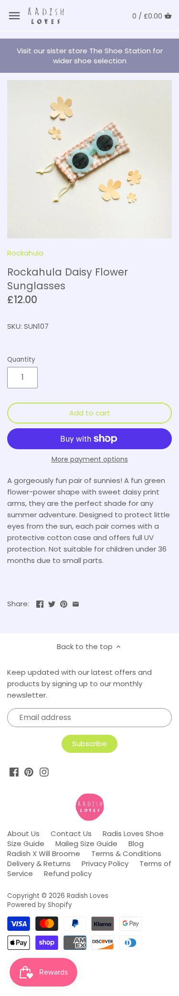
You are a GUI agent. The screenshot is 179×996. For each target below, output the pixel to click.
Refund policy (68, 873)
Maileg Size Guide (86, 843)
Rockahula (25, 253)
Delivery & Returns (39, 863)
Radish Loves (87, 895)
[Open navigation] (14, 16)
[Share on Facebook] (39, 603)
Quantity (21, 360)
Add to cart (89, 413)
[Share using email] (75, 603)
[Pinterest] (28, 772)
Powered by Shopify (39, 904)
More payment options (90, 459)
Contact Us (71, 833)
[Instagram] (44, 772)
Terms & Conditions (126, 853)
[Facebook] (14, 772)
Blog (136, 843)
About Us (23, 833)
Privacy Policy (105, 863)
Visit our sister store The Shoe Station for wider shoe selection (90, 56)
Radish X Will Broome (43, 853)
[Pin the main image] (63, 603)
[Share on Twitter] (51, 603)
